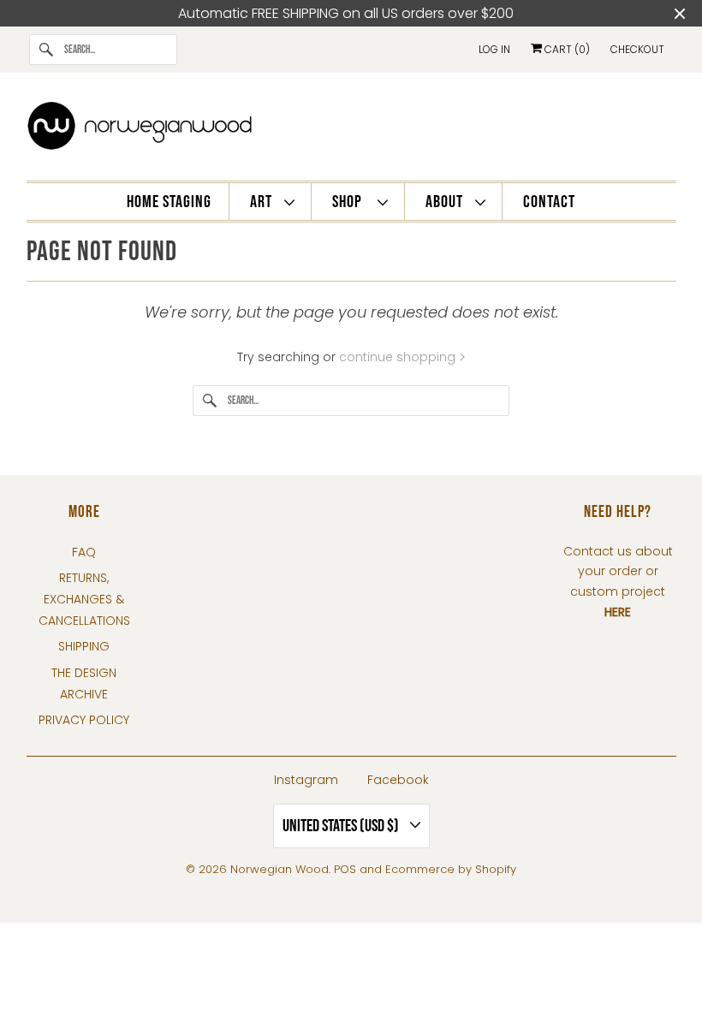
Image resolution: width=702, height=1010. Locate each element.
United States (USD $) (342, 826)
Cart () (566, 49)
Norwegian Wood (279, 869)
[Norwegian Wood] (351, 130)
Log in (494, 49)
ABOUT (446, 202)
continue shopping (399, 356)
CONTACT (549, 202)
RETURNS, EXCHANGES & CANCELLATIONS (84, 599)
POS (345, 869)
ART (263, 202)
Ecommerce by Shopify (450, 869)
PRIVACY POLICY (84, 719)
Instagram (306, 779)
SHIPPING (84, 646)
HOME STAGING (169, 202)
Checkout (637, 49)
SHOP (350, 202)
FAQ (84, 552)
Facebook (398, 779)
